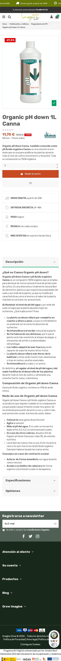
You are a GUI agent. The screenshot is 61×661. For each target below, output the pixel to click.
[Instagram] (37, 536)
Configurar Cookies (31, 644)
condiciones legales (38, 530)
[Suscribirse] (55, 524)
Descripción (14, 262)
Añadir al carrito (33, 174)
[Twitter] (30, 536)
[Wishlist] (30, 183)
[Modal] (30, 72)
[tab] (30, 366)
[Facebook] (23, 536)
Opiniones (13, 491)
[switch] (54, 644)
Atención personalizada (31, 10)
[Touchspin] (57, 164)
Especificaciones (18, 480)
